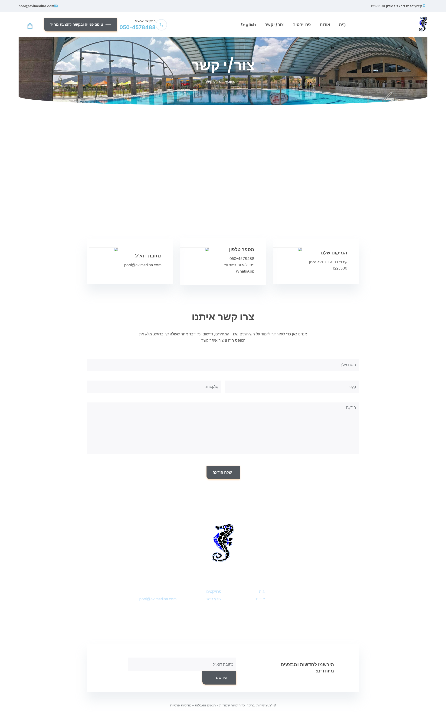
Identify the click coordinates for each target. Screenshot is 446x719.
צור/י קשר (274, 24)
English (248, 24)
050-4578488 (242, 258)
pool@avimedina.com (36, 6)
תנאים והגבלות (205, 705)
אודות (325, 24)
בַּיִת (342, 24)
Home (230, 81)
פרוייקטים (301, 24)
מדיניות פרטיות (180, 705)
